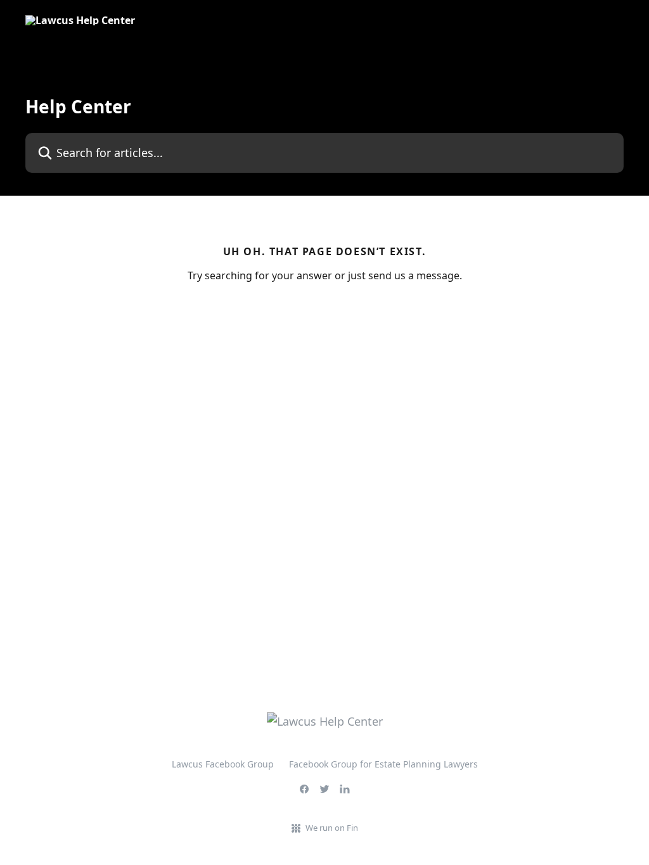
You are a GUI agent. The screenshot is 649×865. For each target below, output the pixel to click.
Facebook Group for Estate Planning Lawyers (383, 764)
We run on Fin (331, 827)
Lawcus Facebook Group (223, 764)
